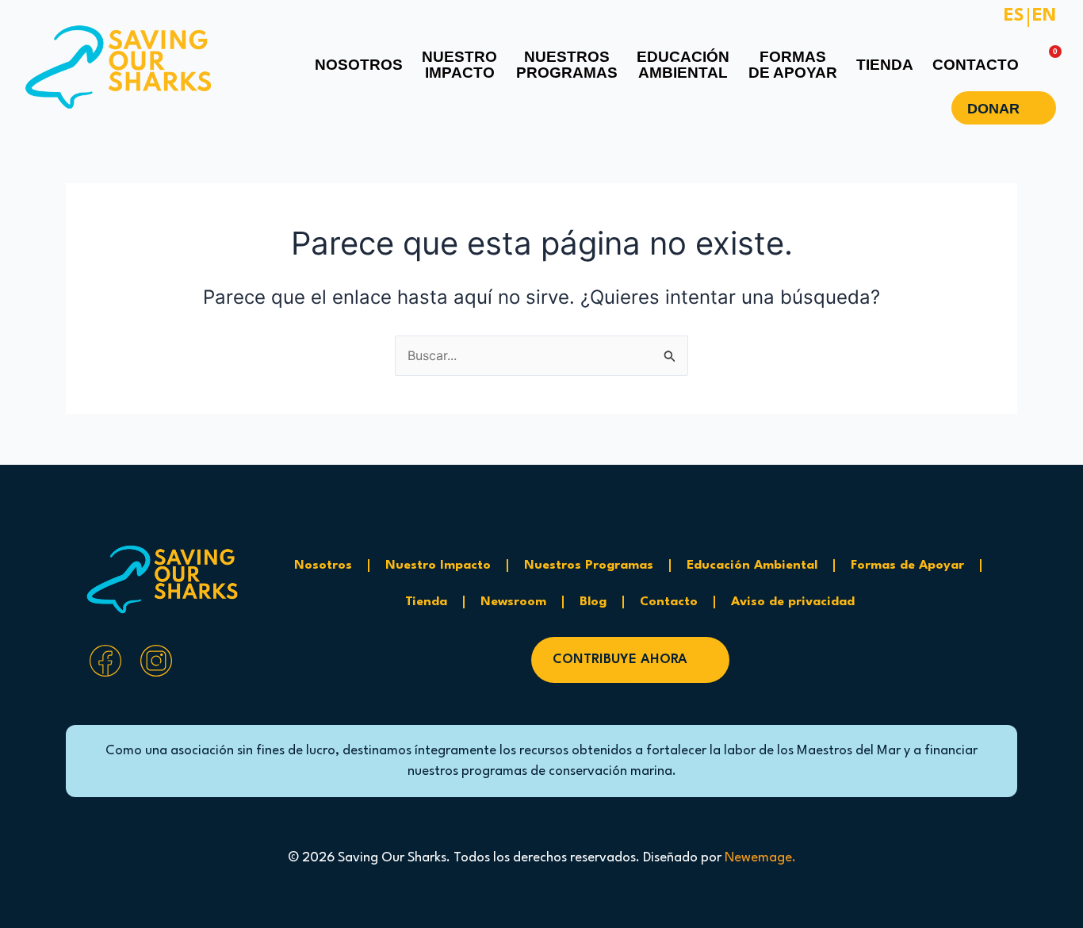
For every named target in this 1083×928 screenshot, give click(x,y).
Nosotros (323, 565)
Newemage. (760, 858)
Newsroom (513, 602)
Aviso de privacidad (793, 602)
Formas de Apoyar (907, 565)
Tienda (426, 602)
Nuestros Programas (588, 565)
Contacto (669, 602)
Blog (593, 602)
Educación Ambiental (752, 565)
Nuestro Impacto (438, 565)
